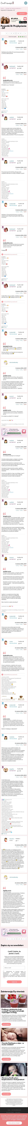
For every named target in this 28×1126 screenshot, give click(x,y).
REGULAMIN (17, 1112)
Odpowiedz (22, 13)
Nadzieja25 (12, 66)
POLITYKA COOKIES (10, 1112)
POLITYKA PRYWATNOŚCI (16, 1110)
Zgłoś (25, 49)
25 (20, 33)
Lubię (21, 49)
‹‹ (6, 33)
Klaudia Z (11, 838)
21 (11, 33)
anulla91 (11, 117)
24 (18, 33)
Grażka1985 (12, 41)
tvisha (11, 641)
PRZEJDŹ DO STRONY (14, 1123)
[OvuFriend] (7, 4)
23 (16, 938)
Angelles (11, 769)
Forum (2, 8)
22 (13, 33)
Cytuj (17, 49)
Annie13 (11, 396)
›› (25, 33)
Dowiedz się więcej (21, 1119)
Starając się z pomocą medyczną (13, 8)
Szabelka (11, 737)
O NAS (9, 1110)
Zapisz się (14, 982)
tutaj (4, 977)
